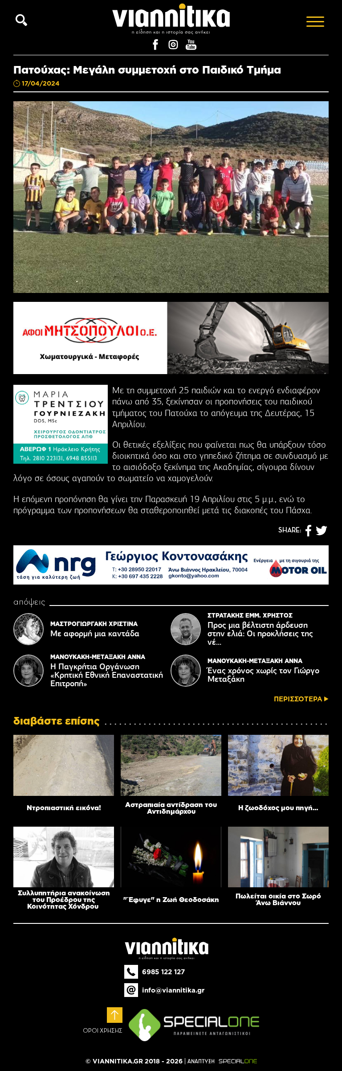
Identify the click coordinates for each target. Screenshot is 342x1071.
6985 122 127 (163, 971)
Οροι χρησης (102, 1031)
